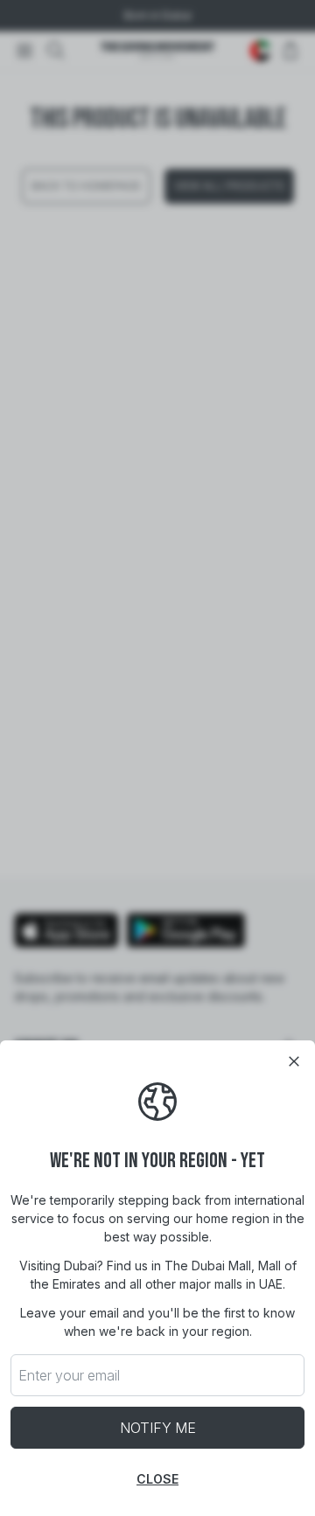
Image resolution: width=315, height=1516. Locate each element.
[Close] (294, 1061)
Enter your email (69, 1375)
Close (157, 1478)
